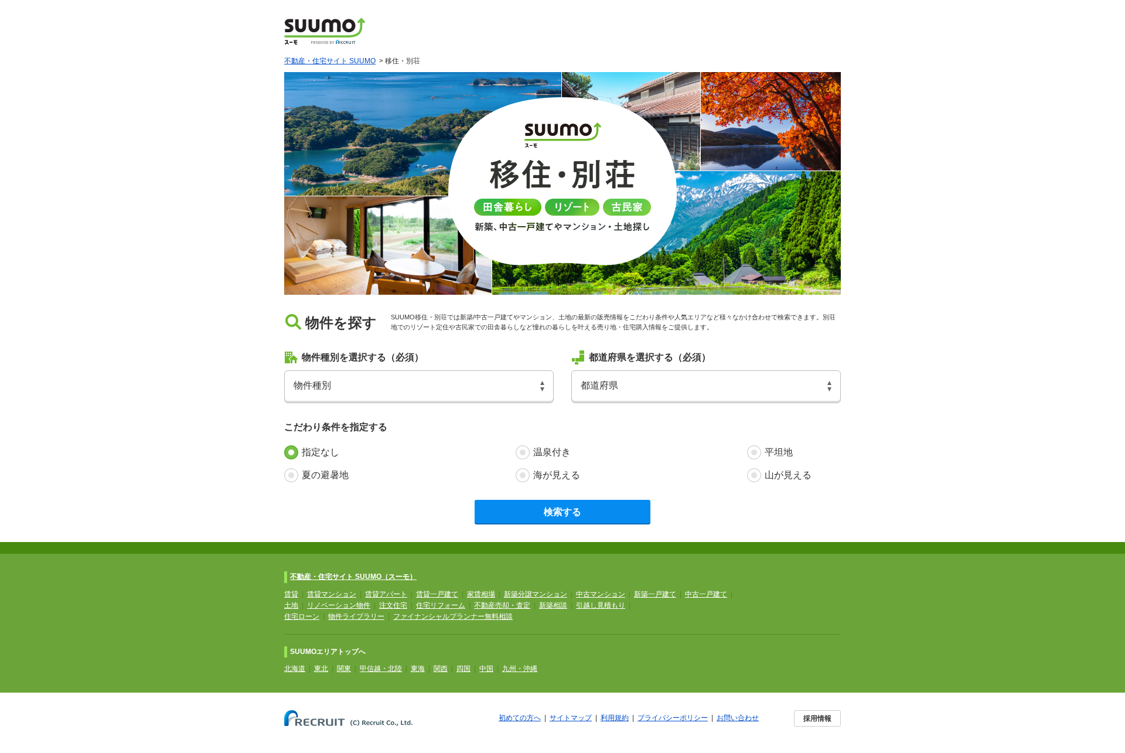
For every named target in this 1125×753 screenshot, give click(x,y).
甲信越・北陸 (381, 669)
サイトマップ (571, 718)
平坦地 (779, 452)
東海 (418, 669)
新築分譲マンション (535, 594)
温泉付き (552, 452)
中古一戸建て (706, 594)
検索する (562, 512)
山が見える (788, 475)
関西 (441, 669)
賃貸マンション (331, 594)
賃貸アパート (386, 594)
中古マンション (600, 594)
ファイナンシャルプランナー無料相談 (453, 616)
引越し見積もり (600, 605)
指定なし (320, 452)
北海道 (294, 669)
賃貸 (291, 594)
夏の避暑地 (325, 475)
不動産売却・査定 (502, 605)
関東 (344, 669)
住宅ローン (301, 616)
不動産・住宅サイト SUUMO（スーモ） (353, 577)
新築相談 (553, 605)
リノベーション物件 (338, 605)
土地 (291, 605)
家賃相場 (481, 594)
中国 (486, 669)
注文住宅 (393, 605)
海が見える (556, 475)
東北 (321, 669)
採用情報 (817, 718)
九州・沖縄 (519, 669)
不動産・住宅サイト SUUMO (330, 61)
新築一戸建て (655, 594)
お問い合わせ (738, 718)
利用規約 (615, 718)
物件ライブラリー (356, 616)
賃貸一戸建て (437, 594)
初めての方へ (520, 718)
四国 (463, 669)
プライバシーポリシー (673, 718)
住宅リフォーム (440, 605)
